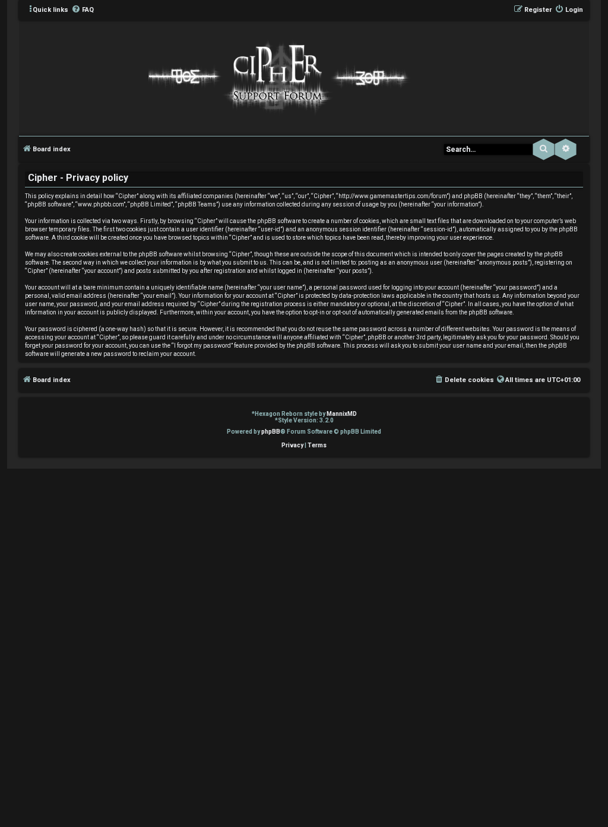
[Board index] (276, 77)
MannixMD (342, 414)
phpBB (270, 431)
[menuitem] (82, 10)
